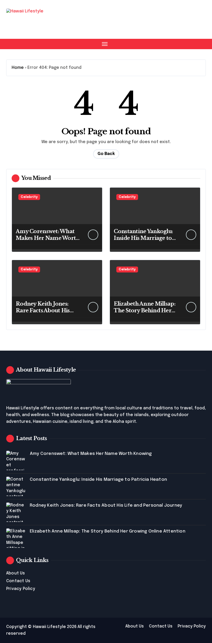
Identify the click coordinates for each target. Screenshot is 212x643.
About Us (15, 573)
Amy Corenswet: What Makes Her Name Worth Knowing (47, 238)
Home (18, 67)
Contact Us (18, 581)
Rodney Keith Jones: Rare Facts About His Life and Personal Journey (106, 505)
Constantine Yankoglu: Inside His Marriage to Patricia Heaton (143, 238)
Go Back (106, 154)
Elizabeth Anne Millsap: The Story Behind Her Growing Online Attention (107, 531)
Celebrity (29, 197)
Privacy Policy (20, 589)
